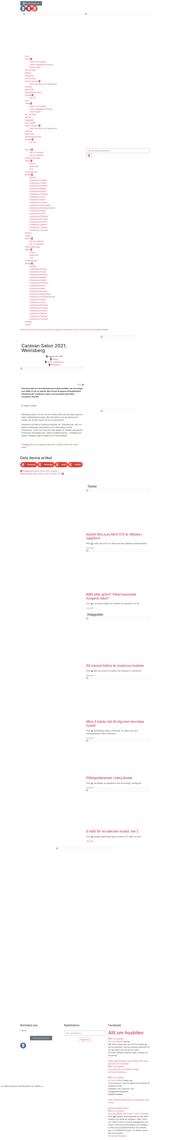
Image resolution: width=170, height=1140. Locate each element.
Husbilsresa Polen (37, 213)
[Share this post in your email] (113, 1075)
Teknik (28, 161)
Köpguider (29, 75)
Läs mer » (90, 548)
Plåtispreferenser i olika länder (109, 778)
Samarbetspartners (33, 92)
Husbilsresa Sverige (38, 180)
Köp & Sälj (29, 89)
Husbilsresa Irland (37, 197)
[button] (28, 464)
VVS (31, 169)
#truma (125, 1108)
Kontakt (28, 95)
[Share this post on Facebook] (109, 1075)
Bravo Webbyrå (50, 1086)
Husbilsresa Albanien (38, 186)
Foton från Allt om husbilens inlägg (123, 1069)
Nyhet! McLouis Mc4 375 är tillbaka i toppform (114, 536)
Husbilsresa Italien (37, 199)
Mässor (28, 73)
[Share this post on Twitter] (110, 1075)
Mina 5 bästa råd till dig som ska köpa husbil (115, 723)
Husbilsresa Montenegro (40, 205)
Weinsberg (55, 365)
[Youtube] (29, 8)
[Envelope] (35, 8)
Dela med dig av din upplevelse (43, 84)
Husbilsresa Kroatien (38, 202)
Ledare (28, 235)
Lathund (28, 87)
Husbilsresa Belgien (37, 188)
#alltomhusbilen (115, 1108)
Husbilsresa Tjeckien (38, 227)
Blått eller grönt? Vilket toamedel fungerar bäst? (111, 596)
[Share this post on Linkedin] (111, 1075)
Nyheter (28, 233)
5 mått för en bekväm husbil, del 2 (112, 831)
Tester (27, 59)
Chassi (32, 163)
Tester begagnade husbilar (41, 64)
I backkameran (31, 172)
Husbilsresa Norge (37, 211)
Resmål (28, 174)
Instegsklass (58, 362)
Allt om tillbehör (36, 155)
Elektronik (33, 166)
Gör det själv (30, 70)
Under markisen (32, 81)
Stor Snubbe (30, 78)
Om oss (32, 98)
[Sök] (89, 155)
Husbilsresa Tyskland (38, 230)
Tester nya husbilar (37, 62)
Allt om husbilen (36, 152)
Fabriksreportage (32, 158)
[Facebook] (23, 8)
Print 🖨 (80, 384)
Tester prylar (35, 67)
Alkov (49, 362)
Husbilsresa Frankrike (38, 194)
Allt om (28, 149)
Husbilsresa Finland (37, 183)
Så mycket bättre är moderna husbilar (115, 666)
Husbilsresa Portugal (38, 219)
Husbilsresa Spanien (38, 224)
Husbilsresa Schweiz (38, 222)
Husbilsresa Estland (38, 191)
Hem (27, 56)
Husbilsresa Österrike (38, 216)
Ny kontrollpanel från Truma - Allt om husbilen (128, 1113)
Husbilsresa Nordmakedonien (42, 208)
